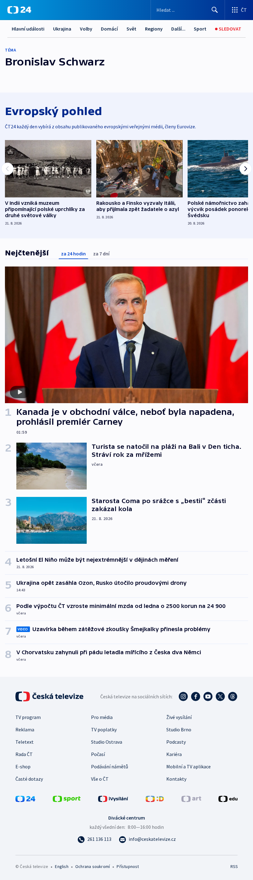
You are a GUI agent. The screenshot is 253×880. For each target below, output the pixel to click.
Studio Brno (178, 729)
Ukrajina (62, 29)
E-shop (23, 766)
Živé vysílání (179, 717)
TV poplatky (104, 729)
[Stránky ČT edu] (228, 798)
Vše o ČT (100, 779)
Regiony (154, 29)
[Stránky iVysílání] (113, 798)
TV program (28, 717)
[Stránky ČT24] (25, 798)
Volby (86, 29)
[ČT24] (19, 10)
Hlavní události (28, 29)
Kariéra (174, 754)
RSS (234, 866)
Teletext (24, 742)
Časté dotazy (29, 779)
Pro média (102, 717)
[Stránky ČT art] (191, 798)
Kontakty (176, 779)
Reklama (24, 729)
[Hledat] (215, 10)
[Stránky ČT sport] (67, 798)
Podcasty (176, 742)
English (61, 866)
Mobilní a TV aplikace (188, 766)
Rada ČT (24, 754)
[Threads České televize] (233, 696)
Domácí (109, 29)
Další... (178, 29)
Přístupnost (128, 866)
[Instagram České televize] (183, 696)
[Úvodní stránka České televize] (50, 696)
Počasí (98, 754)
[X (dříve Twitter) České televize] (220, 696)
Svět (131, 29)
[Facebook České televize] (196, 696)
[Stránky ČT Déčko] (155, 798)
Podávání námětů (109, 766)
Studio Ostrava (106, 742)
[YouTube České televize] (208, 696)
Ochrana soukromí (92, 866)
